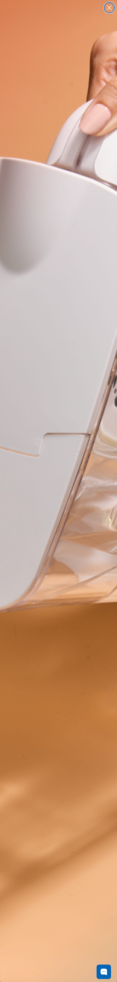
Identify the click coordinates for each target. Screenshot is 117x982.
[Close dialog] (109, 7)
